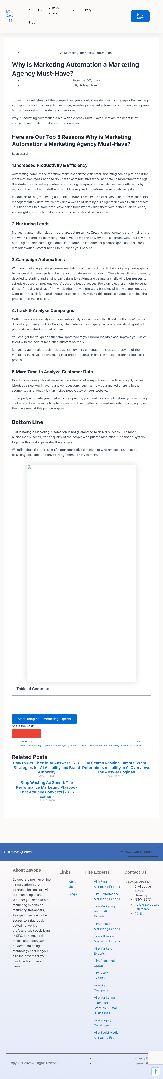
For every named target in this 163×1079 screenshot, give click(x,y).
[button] (145, 689)
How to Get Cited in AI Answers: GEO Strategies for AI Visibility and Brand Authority (47, 767)
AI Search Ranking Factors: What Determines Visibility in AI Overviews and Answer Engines (116, 767)
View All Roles (54, 10)
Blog (31, 23)
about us (35, 10)
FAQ (88, 10)
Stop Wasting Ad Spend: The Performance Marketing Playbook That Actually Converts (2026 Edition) (46, 789)
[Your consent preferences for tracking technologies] (156, 1072)
